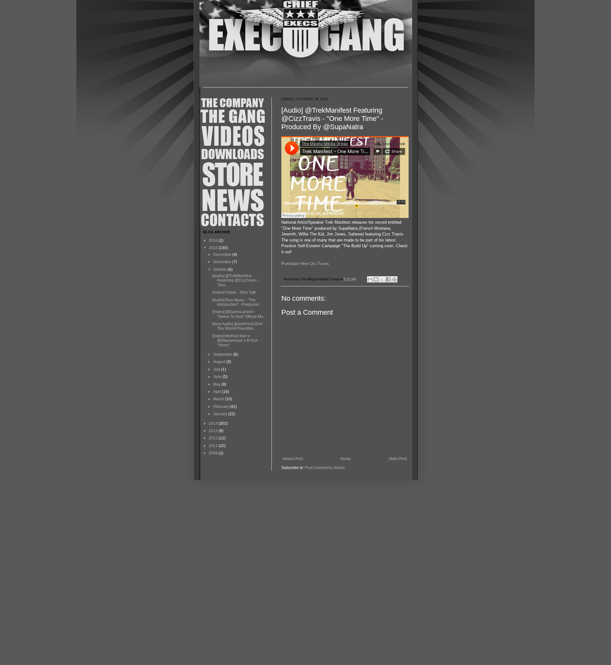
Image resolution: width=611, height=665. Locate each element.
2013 (214, 431)
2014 (214, 423)
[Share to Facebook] (388, 279)
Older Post (398, 459)
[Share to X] (382, 279)
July (217, 369)
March (219, 399)
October (220, 269)
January (220, 414)
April (217, 391)
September (223, 354)
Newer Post (293, 459)
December (222, 254)
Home (346, 459)
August (219, 362)
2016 (214, 240)
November (222, 262)
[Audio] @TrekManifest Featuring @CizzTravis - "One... (235, 280)
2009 (214, 453)
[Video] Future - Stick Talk (234, 292)
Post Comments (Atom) (325, 468)
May (217, 384)
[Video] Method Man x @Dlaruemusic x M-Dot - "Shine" (235, 340)
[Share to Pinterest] (394, 279)
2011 (214, 446)
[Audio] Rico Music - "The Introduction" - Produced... (237, 302)
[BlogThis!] (376, 279)
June (218, 376)
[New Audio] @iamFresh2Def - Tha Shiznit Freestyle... (238, 326)
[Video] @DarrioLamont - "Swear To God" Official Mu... (239, 314)
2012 (214, 438)
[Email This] (370, 279)
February (221, 406)
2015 (214, 248)
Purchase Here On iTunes (305, 263)
